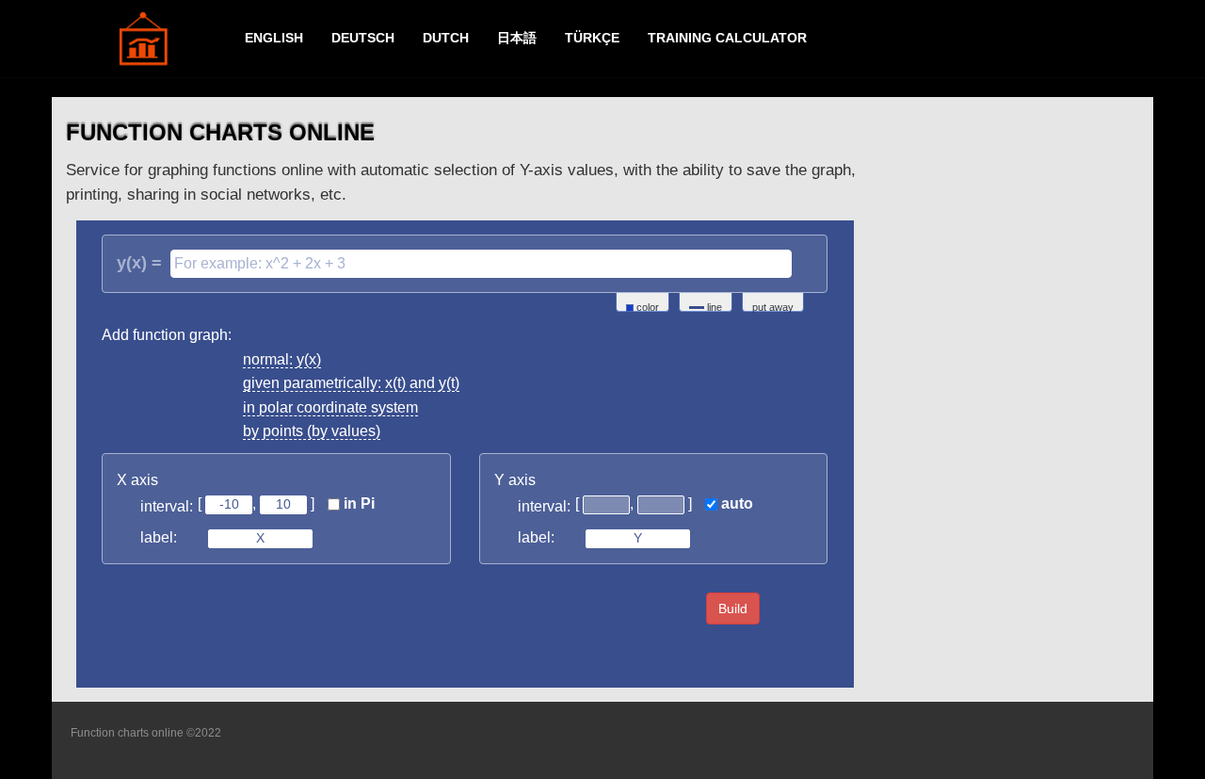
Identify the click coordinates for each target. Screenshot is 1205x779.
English (274, 38)
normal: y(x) (282, 359)
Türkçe (592, 38)
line (713, 306)
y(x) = (139, 262)
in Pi (357, 503)
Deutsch (362, 38)
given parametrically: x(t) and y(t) (351, 383)
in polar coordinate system (330, 407)
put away (773, 306)
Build (732, 608)
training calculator (727, 38)
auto (735, 503)
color (646, 306)
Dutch (446, 38)
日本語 (517, 38)
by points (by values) (311, 431)
